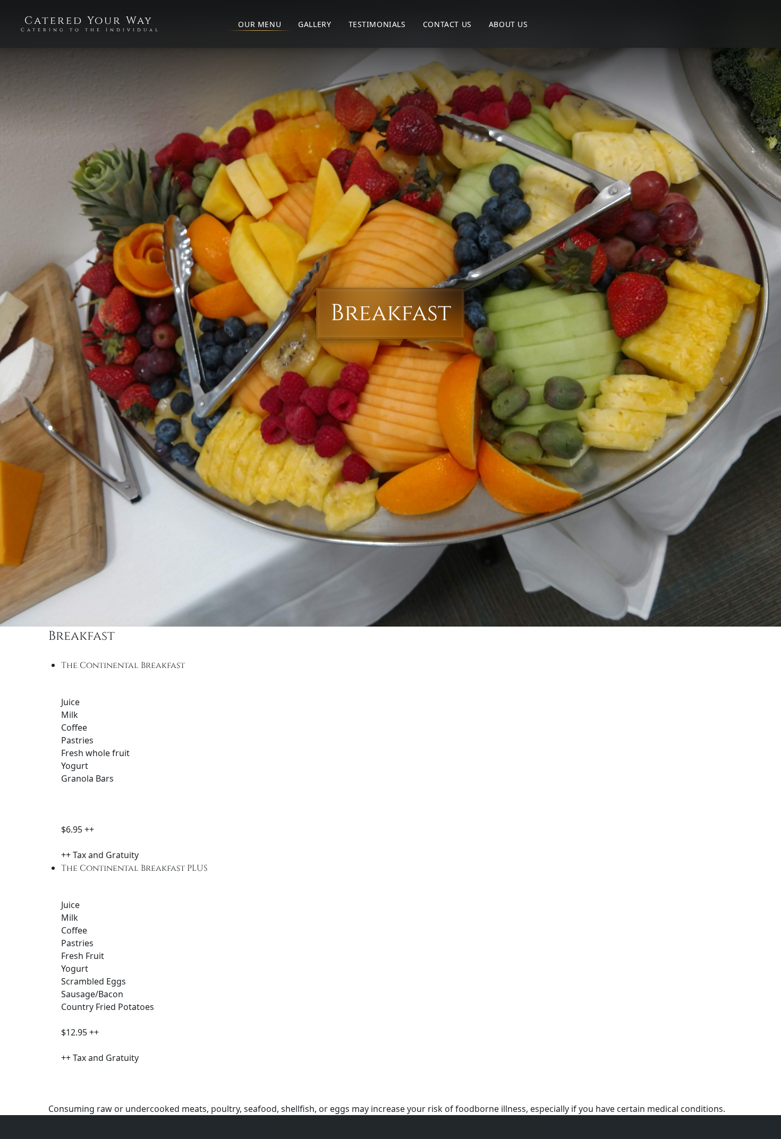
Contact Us (447, 24)
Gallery (314, 24)
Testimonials (377, 24)
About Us (508, 24)
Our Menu (259, 24)
